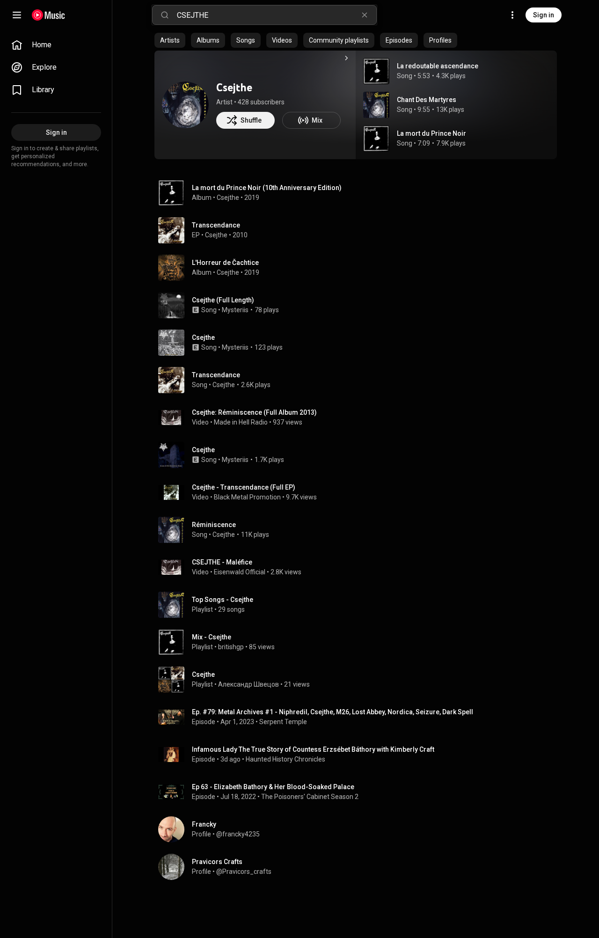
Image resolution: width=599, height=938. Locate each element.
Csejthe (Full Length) (223, 300)
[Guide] (16, 15)
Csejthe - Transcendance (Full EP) (243, 487)
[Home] (48, 15)
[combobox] (276, 15)
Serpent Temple (283, 721)
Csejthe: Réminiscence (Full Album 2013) (254, 412)
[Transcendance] (359, 230)
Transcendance (216, 375)
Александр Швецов (248, 684)
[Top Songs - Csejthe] (359, 604)
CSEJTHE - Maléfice (222, 562)
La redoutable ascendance (437, 66)
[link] (56, 45)
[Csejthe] (185, 104)
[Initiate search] (164, 14)
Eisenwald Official (239, 572)
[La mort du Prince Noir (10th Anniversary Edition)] (359, 193)
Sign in (543, 15)
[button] (376, 71)
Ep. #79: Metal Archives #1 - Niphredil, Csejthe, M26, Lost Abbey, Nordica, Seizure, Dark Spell (332, 712)
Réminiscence (214, 524)
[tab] (169, 40)
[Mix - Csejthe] (359, 642)
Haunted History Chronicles (286, 759)
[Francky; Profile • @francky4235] (359, 829)
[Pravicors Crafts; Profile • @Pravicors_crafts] (359, 867)
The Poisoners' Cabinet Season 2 (309, 796)
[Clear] (364, 14)
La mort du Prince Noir (431, 133)
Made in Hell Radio (241, 422)
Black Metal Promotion (247, 497)
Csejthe (234, 87)
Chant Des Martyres (426, 99)
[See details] (346, 58)
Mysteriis (235, 310)
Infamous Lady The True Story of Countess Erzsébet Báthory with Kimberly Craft (313, 749)
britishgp (231, 647)
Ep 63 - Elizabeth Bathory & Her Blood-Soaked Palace (273, 787)
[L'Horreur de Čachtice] (359, 267)
